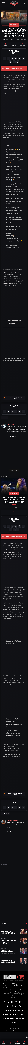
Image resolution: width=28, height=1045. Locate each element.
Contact (22, 1014)
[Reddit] (17, 61)
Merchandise (7, 1014)
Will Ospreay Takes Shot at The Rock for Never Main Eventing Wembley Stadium (8, 962)
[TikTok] (16, 1006)
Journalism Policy (8, 1018)
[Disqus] (14, 888)
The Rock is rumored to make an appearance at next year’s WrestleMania (13, 272)
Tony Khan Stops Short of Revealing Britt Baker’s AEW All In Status (8, 932)
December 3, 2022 (13, 735)
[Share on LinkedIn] (12, 411)
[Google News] (12, 58)
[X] (8, 58)
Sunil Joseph (6, 39)
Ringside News (7, 283)
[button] (25, 3)
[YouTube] (23, 58)
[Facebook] (4, 58)
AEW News (3, 958)
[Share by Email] (23, 411)
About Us (15, 1014)
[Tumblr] (24, 1002)
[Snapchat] (14, 61)
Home (2, 476)
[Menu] (3, 3)
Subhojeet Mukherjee (9, 506)
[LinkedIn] (15, 58)
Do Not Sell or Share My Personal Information (14, 1030)
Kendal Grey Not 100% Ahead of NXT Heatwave (8, 942)
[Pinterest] (19, 58)
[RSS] (20, 1006)
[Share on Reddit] (19, 411)
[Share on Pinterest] (15, 411)
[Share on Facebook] (4, 411)
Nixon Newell (6, 813)
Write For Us (19, 1010)
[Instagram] (10, 61)
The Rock (5, 417)
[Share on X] (8, 411)
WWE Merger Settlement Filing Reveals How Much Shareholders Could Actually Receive (8, 952)
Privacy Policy (20, 1018)
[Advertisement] (14, 301)
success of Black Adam (15, 122)
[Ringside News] (14, 3)
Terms (14, 1022)
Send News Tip (9, 1010)
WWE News (14, 24)
